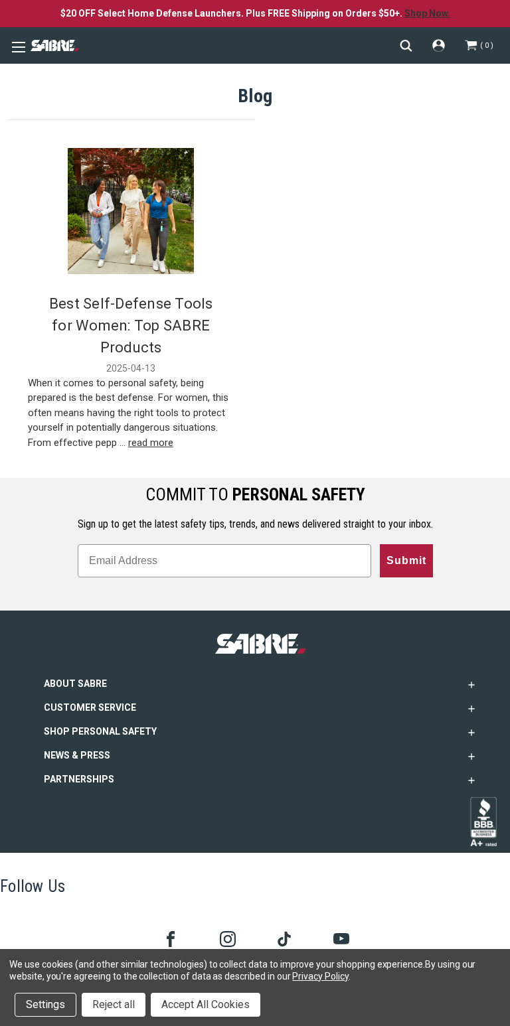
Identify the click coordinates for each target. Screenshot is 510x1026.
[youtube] (340, 938)
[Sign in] (438, 45)
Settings (45, 1004)
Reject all (113, 1004)
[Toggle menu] (16, 45)
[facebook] (170, 938)
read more (150, 443)
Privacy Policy (320, 976)
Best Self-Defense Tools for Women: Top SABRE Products (131, 325)
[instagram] (227, 938)
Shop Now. (427, 13)
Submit (406, 560)
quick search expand (406, 45)
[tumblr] (283, 938)
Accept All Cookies (205, 1004)
